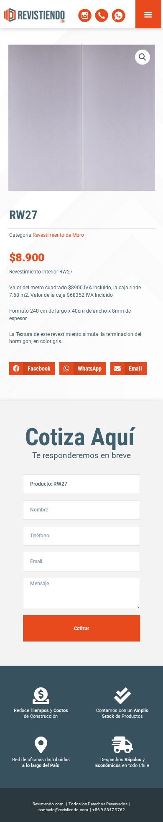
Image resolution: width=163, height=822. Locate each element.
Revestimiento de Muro (58, 235)
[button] (148, 14)
